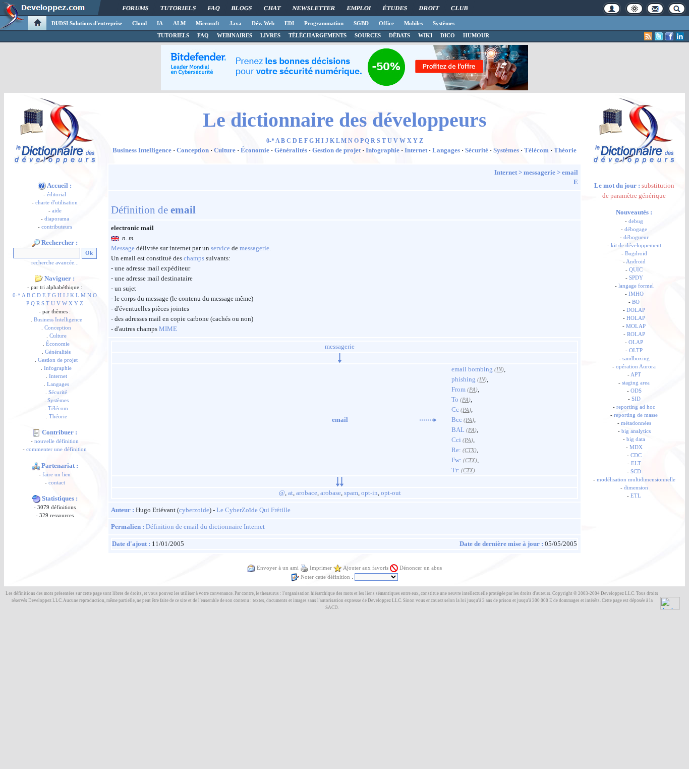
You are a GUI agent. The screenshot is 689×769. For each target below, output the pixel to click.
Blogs (242, 8)
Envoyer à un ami (278, 568)
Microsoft (207, 23)
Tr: (455, 470)
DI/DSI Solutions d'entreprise (86, 23)
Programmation (323, 23)
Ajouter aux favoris (365, 568)
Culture (58, 336)
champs (194, 258)
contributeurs (56, 227)
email (570, 172)
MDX (636, 447)
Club (459, 8)
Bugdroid (636, 253)
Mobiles (413, 23)
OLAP (635, 342)
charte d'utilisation (56, 202)
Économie (58, 344)
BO (636, 302)
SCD (635, 471)
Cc (455, 409)
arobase (330, 493)
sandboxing (636, 358)
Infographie (58, 368)
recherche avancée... (55, 262)
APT (635, 374)
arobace (306, 493)
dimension (636, 487)
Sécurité (57, 392)
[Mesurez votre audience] (670, 602)
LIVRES (270, 35)
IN (499, 369)
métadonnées (636, 423)
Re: (456, 450)
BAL (458, 429)
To (454, 399)
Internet (58, 376)
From (458, 389)
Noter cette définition (325, 577)
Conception (57, 328)
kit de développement (636, 245)
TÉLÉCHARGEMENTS (318, 35)
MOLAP (636, 326)
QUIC (636, 269)
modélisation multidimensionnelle (636, 479)
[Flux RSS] (648, 36)
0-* (17, 295)
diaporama (56, 219)
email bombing (472, 369)
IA (160, 23)
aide (57, 210)
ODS (636, 391)
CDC (636, 455)
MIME (168, 329)
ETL (635, 496)
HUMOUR (476, 35)
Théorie (58, 416)
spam (351, 493)
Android (636, 261)
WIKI (425, 35)
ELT (636, 463)
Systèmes (443, 23)
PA (472, 390)
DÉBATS (399, 35)
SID (636, 399)
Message (123, 248)
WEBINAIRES (234, 35)
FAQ (213, 8)
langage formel (636, 286)
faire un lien (56, 474)
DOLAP (635, 310)
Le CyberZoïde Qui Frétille (253, 510)
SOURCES (368, 35)
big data (635, 439)
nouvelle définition (56, 441)
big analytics (636, 431)
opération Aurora (636, 366)
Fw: (456, 460)
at (290, 493)
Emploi (359, 8)
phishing (463, 379)
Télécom (58, 408)
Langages (58, 384)
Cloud (139, 23)
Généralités (58, 352)
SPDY (636, 278)
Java (235, 23)
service (220, 248)
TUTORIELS (173, 35)
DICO (447, 35)
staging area (636, 383)
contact (56, 482)
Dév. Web (263, 23)
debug (635, 221)
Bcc (456, 419)
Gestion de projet (58, 360)
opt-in (369, 493)
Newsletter (314, 8)
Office (386, 23)
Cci (456, 440)
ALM (179, 23)
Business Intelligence (58, 319)
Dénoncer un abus (420, 568)
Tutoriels (178, 8)
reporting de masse (636, 415)
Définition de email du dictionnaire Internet (205, 526)
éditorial (56, 194)
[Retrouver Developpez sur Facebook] (669, 36)
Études (395, 8)
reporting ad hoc (635, 407)
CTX (470, 450)
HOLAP (635, 318)
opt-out (391, 493)
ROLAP (636, 334)
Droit (429, 8)
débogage (635, 229)
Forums (135, 8)
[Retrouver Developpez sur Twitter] (659, 36)
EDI (289, 23)
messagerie (539, 172)
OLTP (636, 350)
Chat (272, 8)
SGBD (361, 23)
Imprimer (321, 568)
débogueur (636, 237)
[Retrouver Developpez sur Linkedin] (680, 36)
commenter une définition (56, 449)
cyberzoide (194, 510)
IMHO (636, 294)
